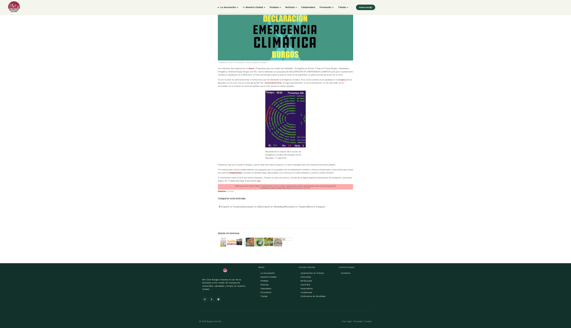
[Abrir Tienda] (347, 7)
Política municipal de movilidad (255, 62)
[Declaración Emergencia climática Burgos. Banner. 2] (285, 36)
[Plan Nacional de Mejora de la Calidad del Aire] (287, 242)
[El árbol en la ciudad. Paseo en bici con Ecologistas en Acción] (222, 242)
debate (251, 68)
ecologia (230, 191)
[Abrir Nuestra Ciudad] (264, 7)
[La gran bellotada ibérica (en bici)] (250, 242)
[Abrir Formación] (333, 7)
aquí (259, 180)
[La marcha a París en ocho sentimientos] (240, 242)
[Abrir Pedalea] (280, 7)
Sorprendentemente (273, 82)
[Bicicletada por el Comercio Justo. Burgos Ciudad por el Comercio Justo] (231, 242)
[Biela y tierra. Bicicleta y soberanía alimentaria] (277, 242)
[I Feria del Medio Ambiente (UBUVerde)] (268, 242)
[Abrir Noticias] (296, 7)
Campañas (240, 62)
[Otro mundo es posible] (259, 242)
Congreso (342, 79)
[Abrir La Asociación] (237, 7)
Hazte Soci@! (365, 7)
